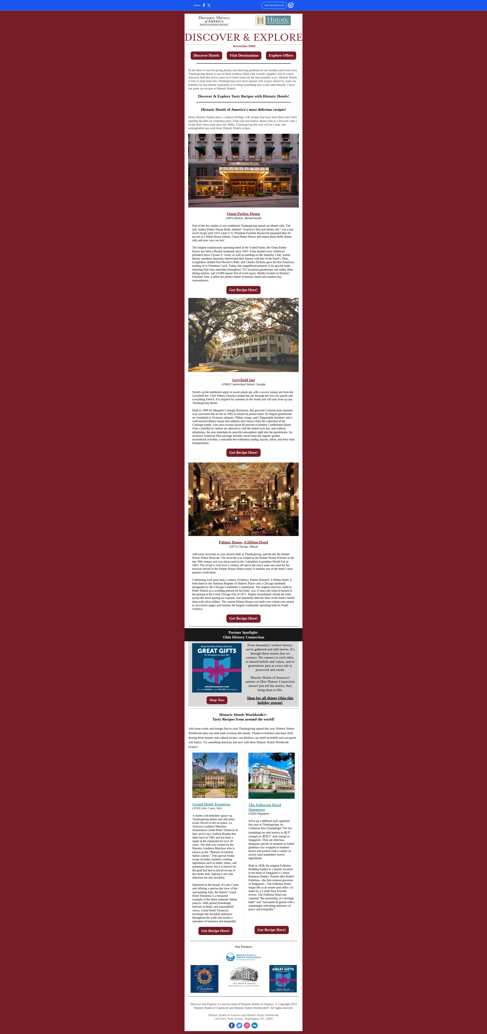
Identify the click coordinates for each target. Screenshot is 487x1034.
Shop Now (216, 700)
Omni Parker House (243, 213)
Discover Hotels (206, 55)
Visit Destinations (244, 55)
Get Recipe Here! (243, 290)
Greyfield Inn (243, 380)
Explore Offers (281, 55)
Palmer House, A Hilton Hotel (243, 542)
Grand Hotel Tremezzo (211, 804)
